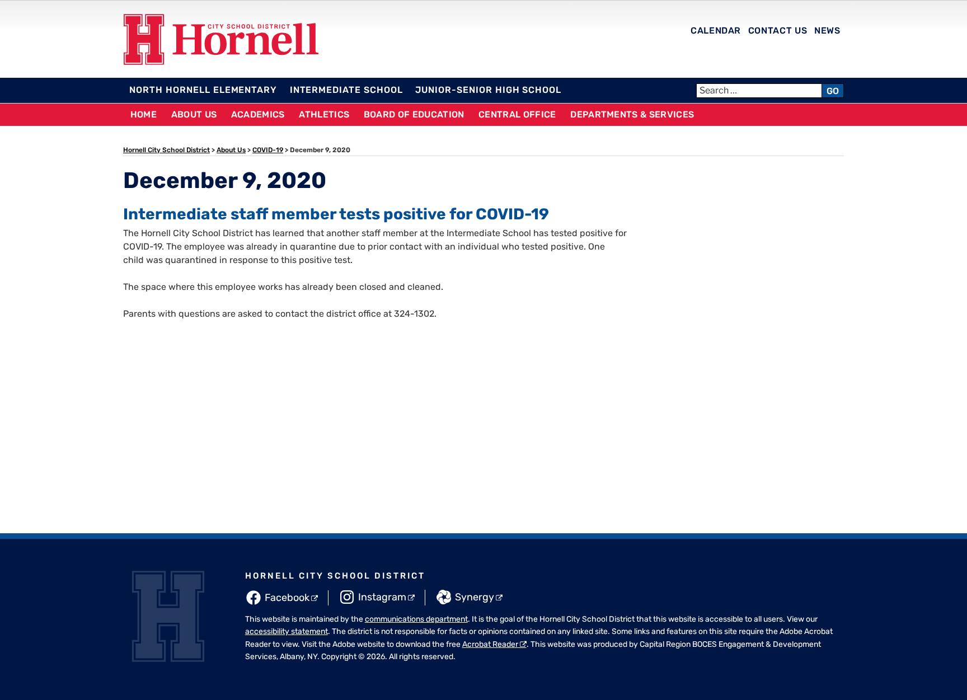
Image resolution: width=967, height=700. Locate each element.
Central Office (517, 114)
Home (143, 114)
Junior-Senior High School (488, 89)
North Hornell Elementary (203, 89)
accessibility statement (286, 631)
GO (833, 91)
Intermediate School (346, 89)
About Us (194, 114)
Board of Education (414, 114)
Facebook (287, 597)
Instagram (382, 597)
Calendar (716, 30)
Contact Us (777, 30)
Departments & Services (632, 114)
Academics (258, 114)
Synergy (474, 597)
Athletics (324, 114)
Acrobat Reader (490, 644)
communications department (416, 619)
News (827, 30)
